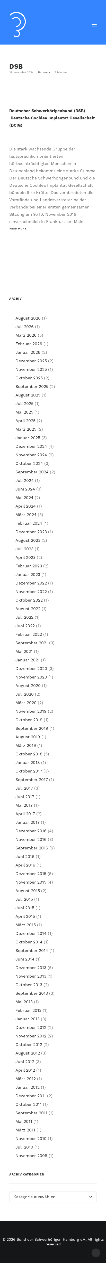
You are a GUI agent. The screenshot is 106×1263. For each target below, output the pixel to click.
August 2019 (27, 737)
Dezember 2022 (31, 583)
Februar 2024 (28, 523)
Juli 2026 (24, 326)
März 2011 (25, 1130)
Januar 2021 (27, 660)
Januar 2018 (27, 762)
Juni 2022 (25, 626)
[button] (94, 25)
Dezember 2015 (30, 873)
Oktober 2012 (28, 1044)
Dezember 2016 (31, 831)
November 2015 (30, 882)
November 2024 (31, 455)
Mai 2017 (24, 805)
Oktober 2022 (29, 600)
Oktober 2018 (28, 754)
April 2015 (25, 916)
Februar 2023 (28, 566)
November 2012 (30, 1036)
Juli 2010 (24, 1147)
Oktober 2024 (29, 463)
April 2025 (25, 420)
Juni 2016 (24, 856)
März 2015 (25, 925)
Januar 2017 (27, 822)
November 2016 (31, 839)
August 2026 (28, 318)
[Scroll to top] (96, 1252)
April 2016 (25, 865)
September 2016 (31, 848)
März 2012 (25, 1078)
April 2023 (25, 557)
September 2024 (32, 472)
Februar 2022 (28, 634)
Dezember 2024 (31, 446)
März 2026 (26, 335)
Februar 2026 (28, 344)
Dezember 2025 (31, 361)
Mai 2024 (24, 497)
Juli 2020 (24, 694)
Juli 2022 (24, 617)
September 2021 (31, 643)
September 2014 (31, 950)
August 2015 (27, 890)
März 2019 (25, 745)
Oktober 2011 (28, 1104)
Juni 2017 (24, 796)
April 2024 (25, 506)
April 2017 (25, 814)
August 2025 (27, 395)
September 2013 (31, 993)
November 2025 (31, 369)
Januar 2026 (27, 352)
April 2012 (25, 1070)
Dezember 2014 (31, 933)
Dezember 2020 (31, 668)
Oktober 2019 (28, 720)
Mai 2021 (24, 651)
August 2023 (27, 540)
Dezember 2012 (30, 1027)
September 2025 (31, 386)
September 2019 (31, 728)
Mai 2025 (24, 412)
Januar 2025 (27, 438)
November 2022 (31, 591)
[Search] (79, 24)
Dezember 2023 (31, 532)
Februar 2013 (28, 1010)
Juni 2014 (24, 959)
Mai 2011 (23, 1121)
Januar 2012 (27, 1087)
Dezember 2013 (30, 967)
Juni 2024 (25, 489)
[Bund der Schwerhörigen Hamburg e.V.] (17, 25)
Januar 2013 (27, 1019)
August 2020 (28, 685)
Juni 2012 (24, 1061)
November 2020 (31, 677)
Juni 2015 (24, 908)
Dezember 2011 (30, 1096)
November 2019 (31, 711)
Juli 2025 (24, 403)
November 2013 (30, 976)
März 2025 (25, 429)
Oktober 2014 (28, 942)
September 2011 (31, 1113)
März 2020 (26, 702)
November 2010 (31, 1138)
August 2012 (27, 1053)
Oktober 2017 (28, 771)
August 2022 (27, 608)
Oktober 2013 (28, 984)
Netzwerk (44, 72)
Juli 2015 (24, 899)
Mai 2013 (24, 1002)
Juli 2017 (24, 788)
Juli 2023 (24, 549)
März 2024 (26, 514)
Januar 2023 (27, 574)
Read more (18, 228)
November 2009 (31, 1155)
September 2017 (31, 779)
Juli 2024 (24, 480)
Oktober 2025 (29, 378)
